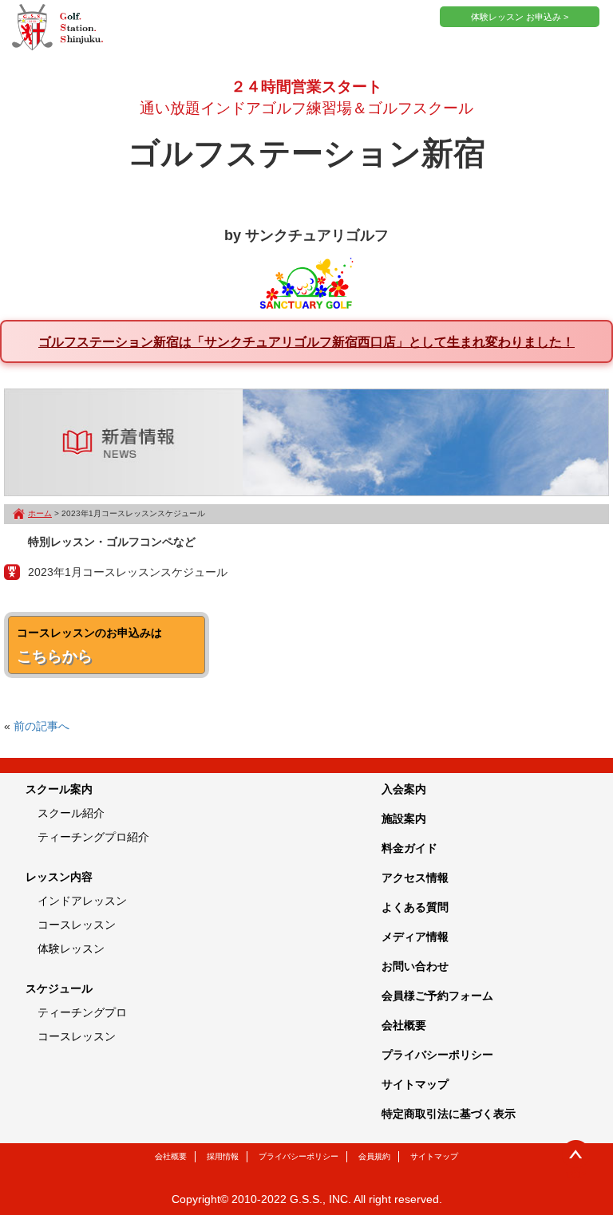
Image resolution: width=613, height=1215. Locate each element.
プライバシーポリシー (437, 1054)
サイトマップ (415, 1084)
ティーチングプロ (82, 1012)
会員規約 (374, 1156)
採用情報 (223, 1156)
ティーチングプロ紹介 (93, 836)
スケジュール (59, 988)
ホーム (40, 513)
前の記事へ (41, 726)
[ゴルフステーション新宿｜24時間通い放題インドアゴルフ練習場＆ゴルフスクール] (57, 28)
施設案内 (404, 818)
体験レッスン (71, 948)
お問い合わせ (415, 966)
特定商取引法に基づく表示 (449, 1113)
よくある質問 (415, 907)
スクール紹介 (71, 813)
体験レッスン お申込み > (519, 17)
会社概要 (404, 1025)
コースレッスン (77, 924)
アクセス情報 (415, 877)
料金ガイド (409, 848)
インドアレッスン (82, 900)
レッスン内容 (59, 876)
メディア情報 (415, 936)
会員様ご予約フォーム (437, 995)
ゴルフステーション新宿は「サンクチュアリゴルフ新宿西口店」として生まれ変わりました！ (306, 341)
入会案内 (404, 789)
